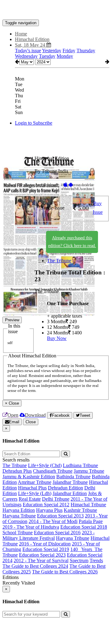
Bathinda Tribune (73, 476)
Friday (69, 50)
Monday (65, 56)
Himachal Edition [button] (32, 39)
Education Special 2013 (60, 515)
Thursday (86, 50)
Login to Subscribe (33, 123)
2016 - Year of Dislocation (45, 543)
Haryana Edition (18, 510)
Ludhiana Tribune (80, 465)
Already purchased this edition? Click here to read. (72, 242)
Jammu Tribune (89, 471)
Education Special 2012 (46, 504)
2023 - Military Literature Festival (48, 535)
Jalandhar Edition (70, 493)
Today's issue (28, 50)
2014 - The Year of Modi (53, 521)
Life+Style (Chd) (45, 465)
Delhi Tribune (55, 499)
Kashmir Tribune (80, 510)
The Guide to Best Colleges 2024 (35, 566)
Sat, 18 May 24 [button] (30, 45)
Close (31, 422)
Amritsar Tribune (34, 482)
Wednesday (26, 56)
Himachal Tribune (88, 504)
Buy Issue (98, 208)
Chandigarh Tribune (52, 471)
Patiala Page (91, 521)
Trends (96, 560)
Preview (12, 320)
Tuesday (47, 56)
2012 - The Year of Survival (41, 560)
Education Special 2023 (42, 555)
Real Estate (30, 499)
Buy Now (57, 338)
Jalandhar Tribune (70, 482)
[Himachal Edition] (56, 10)
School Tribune (17, 532)
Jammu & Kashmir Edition (28, 476)
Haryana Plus (49, 510)
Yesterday (51, 50)
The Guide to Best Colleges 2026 (65, 571)
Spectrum (79, 560)
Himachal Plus (32, 487)
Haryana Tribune (19, 515)
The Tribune (59, 260)
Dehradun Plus (17, 471)
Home (21, 33)
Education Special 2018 (83, 527)
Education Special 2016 (57, 532)
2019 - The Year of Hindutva (30, 527)
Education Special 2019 (45, 549)
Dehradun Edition (65, 487)
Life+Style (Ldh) (34, 493)
